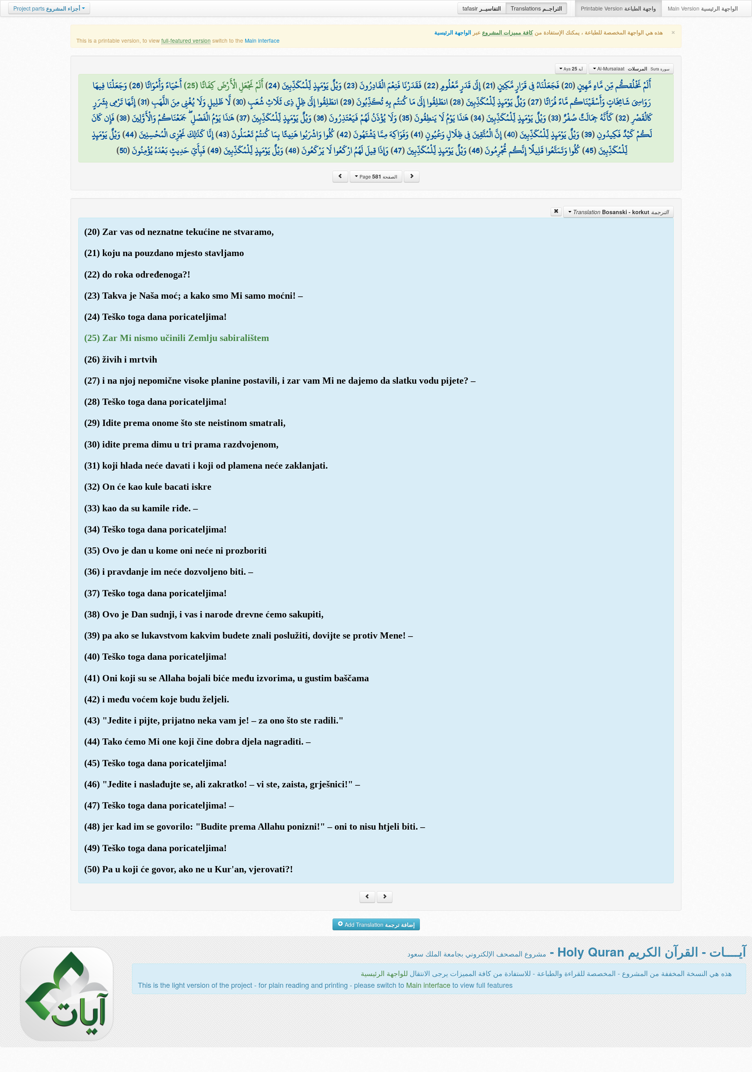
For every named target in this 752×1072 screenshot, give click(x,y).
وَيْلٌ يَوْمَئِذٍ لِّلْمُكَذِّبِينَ (312, 85)
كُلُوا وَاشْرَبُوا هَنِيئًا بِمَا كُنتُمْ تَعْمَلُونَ (282, 134)
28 (457, 101)
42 (344, 134)
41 (417, 134)
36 (320, 117)
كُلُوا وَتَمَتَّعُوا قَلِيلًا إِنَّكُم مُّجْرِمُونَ (532, 150)
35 (405, 117)
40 (511, 134)
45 (589, 150)
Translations (536, 8)
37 (243, 117)
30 (239, 101)
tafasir (482, 8)
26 (136, 85)
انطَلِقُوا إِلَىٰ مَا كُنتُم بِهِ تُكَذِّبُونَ (402, 101)
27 (535, 101)
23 (350, 85)
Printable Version (618, 8)
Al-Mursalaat (632, 68)
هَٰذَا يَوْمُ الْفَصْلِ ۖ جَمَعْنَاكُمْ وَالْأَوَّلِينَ (183, 117)
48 (292, 150)
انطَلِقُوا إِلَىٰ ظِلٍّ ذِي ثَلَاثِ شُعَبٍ (293, 101)
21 (489, 85)
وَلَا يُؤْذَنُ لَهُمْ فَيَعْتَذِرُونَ (363, 117)
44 (129, 134)
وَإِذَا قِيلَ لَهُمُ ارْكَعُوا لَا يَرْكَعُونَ (345, 150)
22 (431, 85)
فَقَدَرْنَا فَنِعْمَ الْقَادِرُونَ (391, 85)
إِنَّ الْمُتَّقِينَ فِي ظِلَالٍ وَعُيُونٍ (463, 134)
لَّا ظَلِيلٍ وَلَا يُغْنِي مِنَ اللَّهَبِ (191, 101)
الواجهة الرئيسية (452, 32)
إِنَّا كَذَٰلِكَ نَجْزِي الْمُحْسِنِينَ (176, 134)
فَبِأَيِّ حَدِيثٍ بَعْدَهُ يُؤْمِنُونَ (168, 150)
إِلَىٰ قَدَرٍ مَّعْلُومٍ (461, 85)
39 (588, 134)
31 (143, 101)
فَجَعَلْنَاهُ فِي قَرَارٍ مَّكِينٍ (528, 85)
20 (568, 85)
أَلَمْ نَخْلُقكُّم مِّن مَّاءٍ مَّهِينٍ (614, 85)
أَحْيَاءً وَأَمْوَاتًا (163, 85)
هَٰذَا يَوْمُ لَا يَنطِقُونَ (441, 117)
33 (554, 117)
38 (123, 117)
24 (272, 85)
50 (123, 150)
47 (398, 150)
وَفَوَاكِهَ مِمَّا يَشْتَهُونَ (381, 134)
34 (477, 117)
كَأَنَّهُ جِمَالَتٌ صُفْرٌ (588, 117)
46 (476, 150)
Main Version (703, 8)
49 (214, 150)
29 (347, 101)
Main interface (262, 40)
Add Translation (379, 924)
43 (222, 134)
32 (622, 117)
